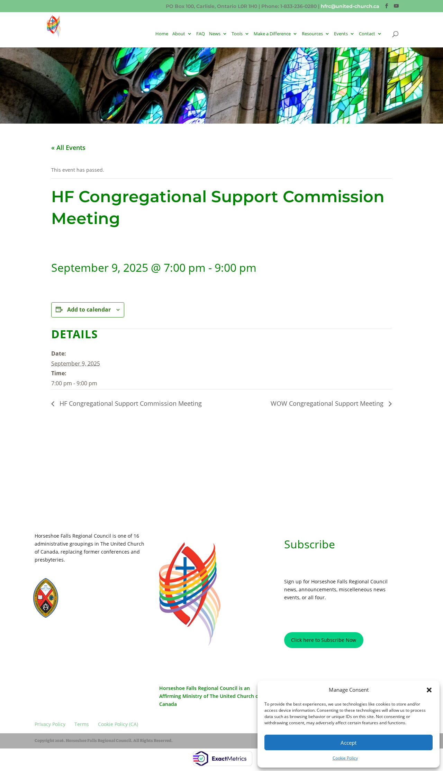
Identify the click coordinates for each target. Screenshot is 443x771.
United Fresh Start (88, 613)
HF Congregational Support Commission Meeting (130, 403)
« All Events (68, 147)
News (214, 34)
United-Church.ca (87, 587)
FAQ (200, 34)
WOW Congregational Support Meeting (328, 403)
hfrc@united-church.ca (350, 6)
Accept (348, 742)
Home (161, 34)
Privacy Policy (49, 640)
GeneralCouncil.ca (88, 600)
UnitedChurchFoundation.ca (96, 594)
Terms (72, 640)
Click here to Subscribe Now (323, 640)
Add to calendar (89, 309)
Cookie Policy (345, 758)
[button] (429, 690)
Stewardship (83, 607)
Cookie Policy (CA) (98, 640)
